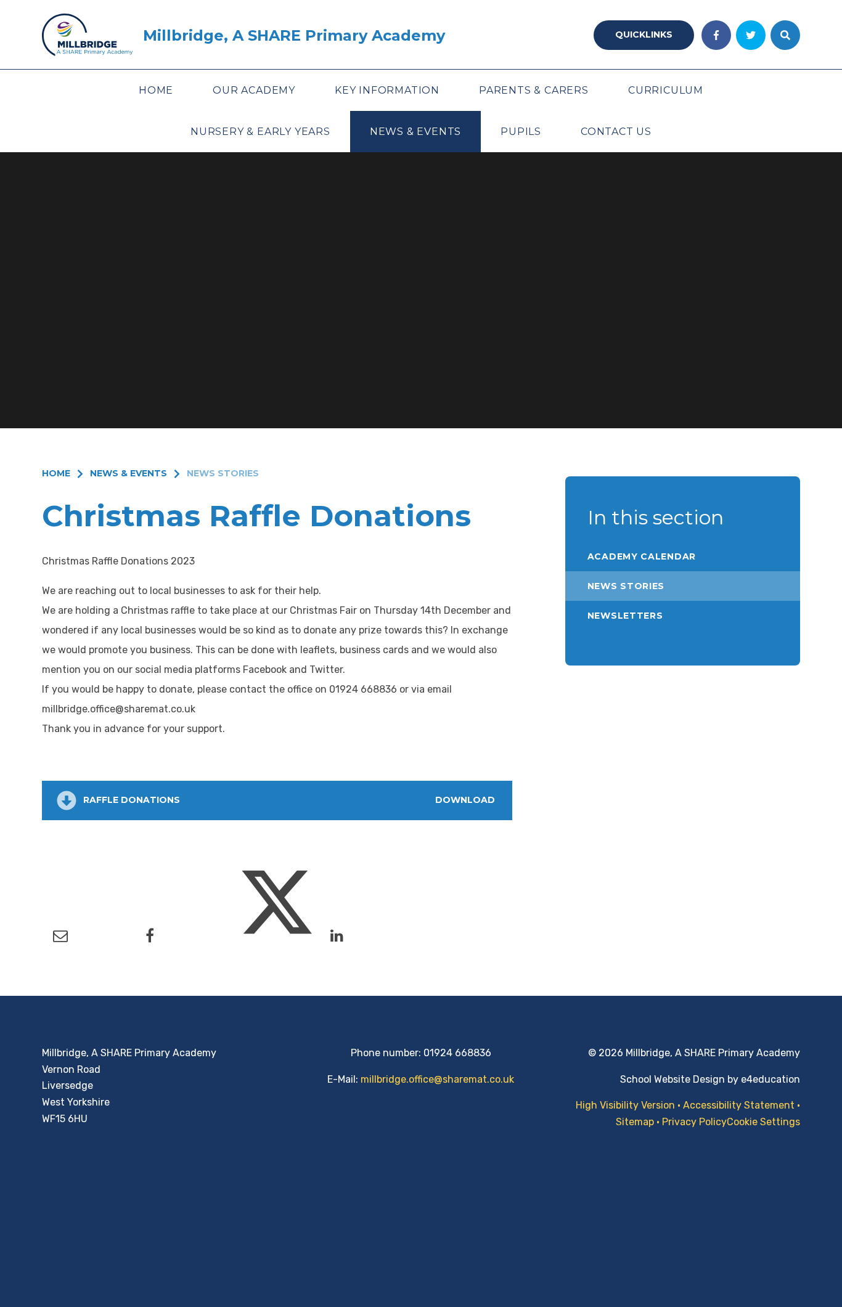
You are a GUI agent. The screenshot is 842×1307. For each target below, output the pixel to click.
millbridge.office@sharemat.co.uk (437, 1079)
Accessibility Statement (739, 1105)
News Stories (223, 473)
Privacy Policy (694, 1122)
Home (56, 473)
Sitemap (635, 1122)
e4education (770, 1079)
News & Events (128, 473)
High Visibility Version (625, 1105)
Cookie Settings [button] (763, 1122)
